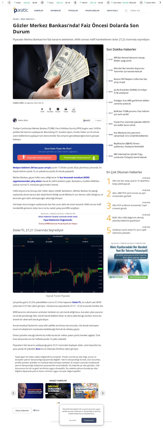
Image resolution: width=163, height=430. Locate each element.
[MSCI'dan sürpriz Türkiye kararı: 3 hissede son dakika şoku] (58, 390)
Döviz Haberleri (27, 19)
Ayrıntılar (72, 420)
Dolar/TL (76, 302)
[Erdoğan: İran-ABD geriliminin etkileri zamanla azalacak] (30, 390)
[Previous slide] (3, 3)
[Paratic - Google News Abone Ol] (92, 121)
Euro (38, 348)
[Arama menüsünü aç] (126, 10)
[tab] (57, 402)
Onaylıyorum (89, 420)
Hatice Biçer (23, 120)
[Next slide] (160, 3)
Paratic (16, 19)
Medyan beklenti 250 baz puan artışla (32, 167)
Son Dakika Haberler (121, 49)
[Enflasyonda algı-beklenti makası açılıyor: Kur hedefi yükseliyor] (85, 390)
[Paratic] (20, 10)
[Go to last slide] (13, 393)
